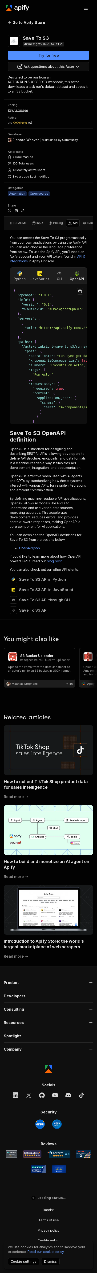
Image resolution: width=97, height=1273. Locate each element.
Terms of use (48, 1220)
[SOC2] (57, 1124)
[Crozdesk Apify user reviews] (59, 1169)
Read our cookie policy (46, 1252)
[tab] (18, 223)
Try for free (48, 55)
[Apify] (17, 8)
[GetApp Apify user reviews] (11, 1154)
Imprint (49, 1210)
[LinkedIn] (15, 1095)
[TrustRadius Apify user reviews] (38, 1169)
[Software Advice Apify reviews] (32, 1154)
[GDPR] (40, 1124)
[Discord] (68, 1095)
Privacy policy (49, 1230)
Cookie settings (23, 1261)
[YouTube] (55, 1095)
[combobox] (48, 66)
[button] (48, 982)
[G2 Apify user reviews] (83, 1154)
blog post (54, 561)
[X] (28, 1095)
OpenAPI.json (29, 548)
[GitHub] (42, 1095)
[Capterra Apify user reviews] (58, 1154)
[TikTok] (81, 1095)
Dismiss (50, 1261)
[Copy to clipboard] (80, 291)
